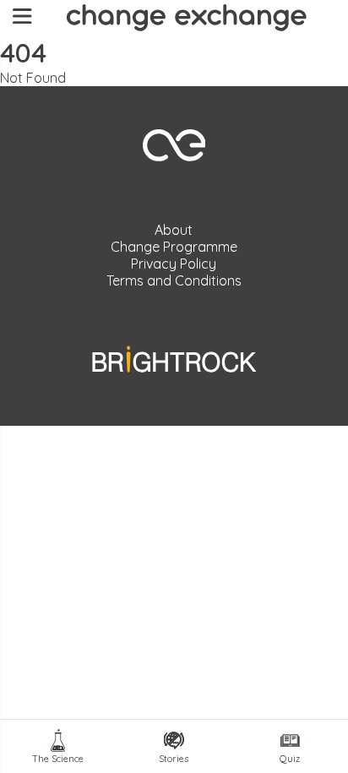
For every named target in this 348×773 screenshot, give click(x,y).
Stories (173, 759)
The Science (58, 759)
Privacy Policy (173, 263)
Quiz (290, 759)
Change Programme (174, 246)
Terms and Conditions (174, 280)
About (174, 229)
